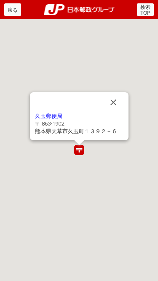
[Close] (113, 102)
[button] (79, 150)
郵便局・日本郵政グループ (79, 9)
